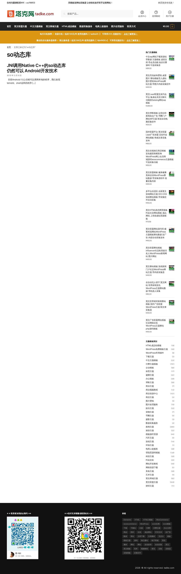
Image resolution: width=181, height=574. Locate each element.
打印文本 (158, 532)
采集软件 (137, 553)
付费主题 (156, 528)
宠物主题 (150, 412)
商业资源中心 (152, 393)
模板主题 (127, 540)
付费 (148, 528)
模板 (169, 536)
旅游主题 (150, 430)
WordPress (144, 524)
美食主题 (150, 471)
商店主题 (150, 397)
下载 (125, 528)
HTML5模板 (148, 520)
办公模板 (150, 378)
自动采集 (158, 544)
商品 (125, 532)
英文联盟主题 (152, 482)
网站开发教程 (152, 463)
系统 (163, 540)
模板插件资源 (152, 434)
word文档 (156, 524)
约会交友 (150, 460)
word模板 (167, 524)
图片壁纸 (150, 401)
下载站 (133, 528)
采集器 (168, 549)
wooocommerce (130, 524)
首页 (9, 47)
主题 (141, 528)
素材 (125, 544)
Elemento (127, 520)
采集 (160, 549)
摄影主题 (150, 419)
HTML (137, 520)
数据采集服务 (152, 423)
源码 (136, 540)
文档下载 (141, 536)
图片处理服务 (152, 404)
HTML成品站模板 (153, 345)
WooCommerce (162, 520)
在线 (139, 532)
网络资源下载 (152, 467)
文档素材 (151, 536)
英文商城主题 (152, 478)
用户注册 (170, 16)
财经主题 (150, 486)
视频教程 (144, 549)
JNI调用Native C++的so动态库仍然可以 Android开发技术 (36, 68)
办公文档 (167, 528)
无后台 (161, 536)
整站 (132, 536)
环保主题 (150, 445)
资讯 (153, 549)
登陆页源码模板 (153, 452)
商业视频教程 (152, 390)
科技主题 (150, 456)
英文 (167, 544)
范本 (136, 549)
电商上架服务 (152, 449)
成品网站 (148, 532)
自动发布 (148, 544)
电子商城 (155, 540)
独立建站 (144, 540)
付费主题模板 (152, 364)
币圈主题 (150, 415)
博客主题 (150, 382)
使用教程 (156, 16)
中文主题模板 (152, 360)
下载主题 (150, 356)
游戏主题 (150, 441)
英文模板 (127, 549)
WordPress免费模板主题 (157, 349)
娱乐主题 (150, 408)
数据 (125, 536)
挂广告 (168, 532)
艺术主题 (150, 474)
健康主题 (150, 375)
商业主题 (150, 386)
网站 (132, 544)
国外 (132, 532)
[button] (168, 26)
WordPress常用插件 (155, 353)
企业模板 (150, 367)
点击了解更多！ (131, 34)
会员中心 (142, 16)
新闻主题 (150, 426)
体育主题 (150, 371)
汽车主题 (150, 437)
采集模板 (127, 553)
